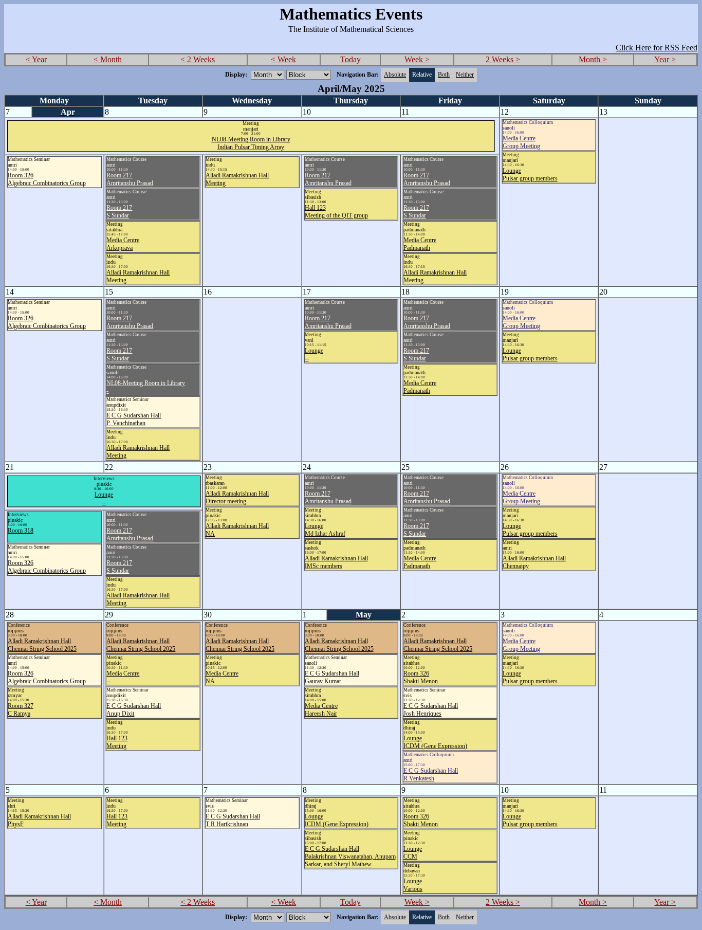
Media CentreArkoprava (122, 243)
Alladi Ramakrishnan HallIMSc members (336, 562)
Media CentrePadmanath (419, 243)
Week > (417, 59)
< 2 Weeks (197, 59)
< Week (283, 59)
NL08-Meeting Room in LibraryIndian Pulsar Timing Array (251, 143)
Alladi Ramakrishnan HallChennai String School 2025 (42, 644)
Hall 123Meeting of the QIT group (336, 211)
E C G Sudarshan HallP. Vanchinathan (133, 419)
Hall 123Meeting (116, 742)
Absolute (395, 74)
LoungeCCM (412, 852)
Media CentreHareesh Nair (321, 709)
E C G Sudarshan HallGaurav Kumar (332, 677)
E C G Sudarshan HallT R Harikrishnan (233, 820)
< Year (36, 59)
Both (444, 74)
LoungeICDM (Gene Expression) (435, 742)
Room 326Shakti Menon (420, 677)
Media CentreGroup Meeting (521, 142)
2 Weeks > (503, 59)
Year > (665, 59)
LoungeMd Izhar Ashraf (325, 529)
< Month (108, 59)
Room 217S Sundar (119, 211)
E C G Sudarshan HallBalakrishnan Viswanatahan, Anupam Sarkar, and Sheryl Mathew (350, 856)
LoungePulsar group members (530, 174)
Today (350, 59)
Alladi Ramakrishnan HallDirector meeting (237, 497)
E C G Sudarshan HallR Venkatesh (430, 774)
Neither (465, 74)
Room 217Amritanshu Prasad (129, 179)
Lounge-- (104, 498)
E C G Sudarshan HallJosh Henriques (430, 709)
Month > (593, 59)
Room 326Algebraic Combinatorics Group (47, 179)
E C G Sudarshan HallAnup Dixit (133, 709)
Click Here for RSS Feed (656, 47)
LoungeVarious (412, 885)
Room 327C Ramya (20, 709)
